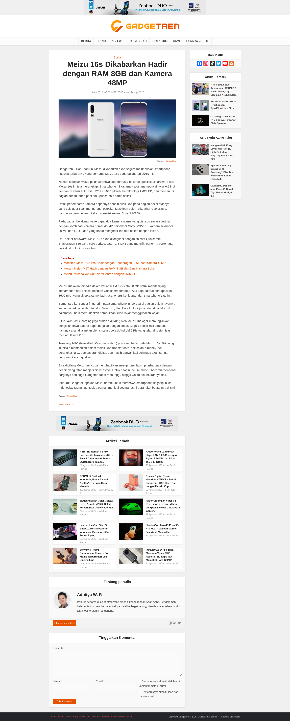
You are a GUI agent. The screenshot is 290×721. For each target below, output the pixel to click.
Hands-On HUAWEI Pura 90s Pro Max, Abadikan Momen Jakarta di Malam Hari (162, 528)
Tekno (101, 41)
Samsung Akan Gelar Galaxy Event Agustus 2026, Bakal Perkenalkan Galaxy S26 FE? (96, 504)
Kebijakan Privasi (81, 716)
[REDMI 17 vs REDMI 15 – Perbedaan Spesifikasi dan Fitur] (201, 105)
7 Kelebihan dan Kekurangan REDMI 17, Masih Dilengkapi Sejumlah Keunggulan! (223, 89)
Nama (57, 681)
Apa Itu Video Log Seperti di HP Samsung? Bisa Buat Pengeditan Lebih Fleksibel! (222, 172)
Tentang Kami (56, 716)
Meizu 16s (70, 405)
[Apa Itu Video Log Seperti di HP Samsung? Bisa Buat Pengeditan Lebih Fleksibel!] (201, 169)
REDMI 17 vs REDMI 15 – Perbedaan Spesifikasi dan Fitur (223, 105)
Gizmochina (171, 161)
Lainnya (192, 41)
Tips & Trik (160, 41)
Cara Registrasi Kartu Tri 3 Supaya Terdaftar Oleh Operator (222, 120)
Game (177, 41)
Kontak (67, 716)
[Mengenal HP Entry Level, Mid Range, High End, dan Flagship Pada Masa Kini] (201, 149)
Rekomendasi (137, 41)
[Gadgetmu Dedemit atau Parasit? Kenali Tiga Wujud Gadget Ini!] (201, 190)
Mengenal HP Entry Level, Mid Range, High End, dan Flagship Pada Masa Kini (222, 152)
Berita (86, 41)
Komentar (58, 648)
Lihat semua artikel (64, 623)
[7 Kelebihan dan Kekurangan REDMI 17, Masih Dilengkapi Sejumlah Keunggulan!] (201, 89)
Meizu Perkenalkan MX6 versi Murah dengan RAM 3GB (101, 274)
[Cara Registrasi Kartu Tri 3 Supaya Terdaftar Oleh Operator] (201, 120)
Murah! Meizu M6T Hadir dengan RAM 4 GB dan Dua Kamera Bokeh (110, 268)
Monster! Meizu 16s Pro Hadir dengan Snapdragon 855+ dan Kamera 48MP (115, 263)
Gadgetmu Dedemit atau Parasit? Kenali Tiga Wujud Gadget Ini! (221, 190)
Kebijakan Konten (100, 716)
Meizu (62, 405)
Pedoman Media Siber (121, 716)
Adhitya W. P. (137, 92)
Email (100, 681)
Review (116, 41)
